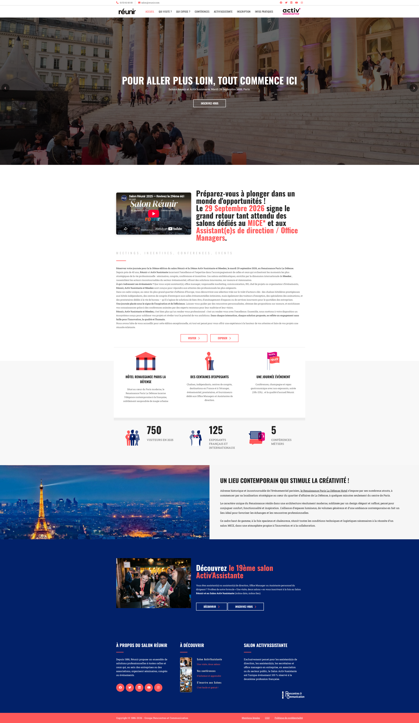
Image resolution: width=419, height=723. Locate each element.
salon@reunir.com (150, 2)
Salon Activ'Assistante (209, 659)
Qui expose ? (183, 11)
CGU (267, 717)
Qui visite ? (165, 11)
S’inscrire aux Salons (209, 682)
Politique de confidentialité (289, 717)
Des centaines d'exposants (209, 376)
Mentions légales (251, 717)
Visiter (192, 338)
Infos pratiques (264, 11)
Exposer (222, 338)
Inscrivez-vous (209, 103)
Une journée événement (273, 376)
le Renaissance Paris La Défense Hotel (324, 490)
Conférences (202, 11)
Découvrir (210, 607)
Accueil (150, 11)
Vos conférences (206, 671)
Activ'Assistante (223, 11)
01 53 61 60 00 (126, 2)
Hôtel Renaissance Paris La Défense (146, 379)
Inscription (244, 11)
